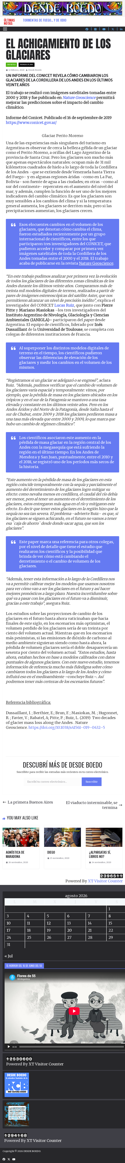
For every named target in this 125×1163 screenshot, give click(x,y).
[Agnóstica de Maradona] (21, 827)
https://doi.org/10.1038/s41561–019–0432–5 (66, 727)
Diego (51, 852)
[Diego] (62, 827)
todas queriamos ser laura (42, 20)
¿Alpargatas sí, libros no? (100, 854)
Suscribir (92, 781)
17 (8, 930)
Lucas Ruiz (64, 305)
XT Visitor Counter (105, 881)
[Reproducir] (8, 1046)
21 (90, 930)
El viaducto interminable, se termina (91, 805)
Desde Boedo (35, 70)
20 (69, 930)
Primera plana (26, 65)
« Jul (9, 956)
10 (9, 923)
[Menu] (5, 29)
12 (49, 923)
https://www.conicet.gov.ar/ (31, 122)
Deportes (11, 65)
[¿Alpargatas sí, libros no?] (104, 827)
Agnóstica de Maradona (15, 854)
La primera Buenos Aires (30, 802)
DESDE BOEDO (31, 1151)
